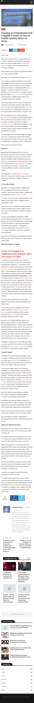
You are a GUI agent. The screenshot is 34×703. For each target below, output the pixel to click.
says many (29, 107)
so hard (13, 314)
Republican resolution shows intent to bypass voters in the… (21, 634)
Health (3, 690)
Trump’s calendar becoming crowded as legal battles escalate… (20, 656)
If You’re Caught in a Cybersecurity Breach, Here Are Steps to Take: (16, 254)
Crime (3, 676)
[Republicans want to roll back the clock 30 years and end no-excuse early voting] (5, 649)
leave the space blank (7, 269)
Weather (3, 679)
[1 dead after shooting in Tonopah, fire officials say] (9, 566)
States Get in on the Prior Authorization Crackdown (18, 641)
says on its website (16, 94)
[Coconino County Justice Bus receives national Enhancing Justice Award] (24, 588)
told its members (15, 360)
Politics (3, 672)
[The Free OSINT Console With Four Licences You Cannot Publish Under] (5, 627)
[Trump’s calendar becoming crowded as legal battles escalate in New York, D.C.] (5, 657)
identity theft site (25, 278)
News (3, 29)
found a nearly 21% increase (17, 346)
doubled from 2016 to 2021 (18, 194)
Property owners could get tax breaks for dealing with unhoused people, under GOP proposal (9, 546)
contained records (6, 124)
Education (4, 686)
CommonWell (5, 117)
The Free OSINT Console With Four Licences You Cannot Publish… (21, 626)
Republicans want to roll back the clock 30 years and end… (20, 648)
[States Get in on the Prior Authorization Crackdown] (5, 642)
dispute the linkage (20, 163)
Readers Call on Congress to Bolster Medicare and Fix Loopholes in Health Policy (25, 544)
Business (3, 683)
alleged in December (23, 174)
